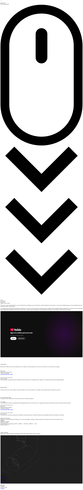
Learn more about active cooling (6, 374)
